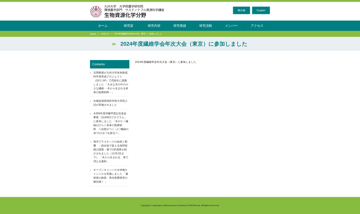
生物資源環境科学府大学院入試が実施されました (110, 102)
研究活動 (205, 25)
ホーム (103, 25)
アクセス (257, 25)
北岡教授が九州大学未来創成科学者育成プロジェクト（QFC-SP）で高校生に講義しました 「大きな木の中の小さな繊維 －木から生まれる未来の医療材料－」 (110, 82)
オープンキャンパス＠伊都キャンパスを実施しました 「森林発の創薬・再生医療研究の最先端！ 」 (110, 175)
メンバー (231, 25)
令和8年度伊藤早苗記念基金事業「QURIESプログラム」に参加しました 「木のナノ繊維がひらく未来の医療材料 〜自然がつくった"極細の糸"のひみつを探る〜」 (110, 123)
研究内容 (154, 25)
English (261, 10)
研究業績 (179, 25)
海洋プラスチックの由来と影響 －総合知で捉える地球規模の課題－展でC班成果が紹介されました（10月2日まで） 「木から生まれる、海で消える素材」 (110, 151)
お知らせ (105, 34)
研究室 (128, 25)
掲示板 (241, 10)
